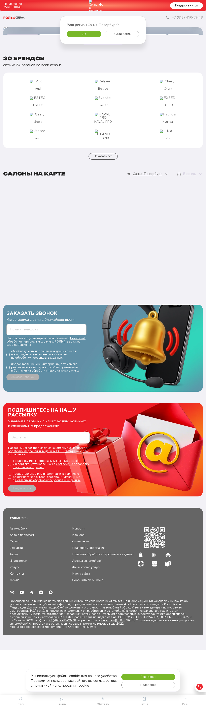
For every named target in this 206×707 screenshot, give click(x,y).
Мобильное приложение (27, 627)
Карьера (78, 535)
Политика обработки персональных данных (103, 554)
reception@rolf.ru (113, 620)
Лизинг (14, 580)
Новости (78, 528)
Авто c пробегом (22, 535)
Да (84, 34)
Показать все (103, 156)
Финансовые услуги (86, 567)
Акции (14, 554)
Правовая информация (88, 548)
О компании (80, 541)
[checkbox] (46, 354)
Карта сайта (81, 574)
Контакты (17, 574)
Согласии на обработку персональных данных (46, 371)
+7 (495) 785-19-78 (62, 620)
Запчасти (16, 548)
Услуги (14, 567)
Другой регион (121, 34)
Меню (185, 704)
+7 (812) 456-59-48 (187, 17)
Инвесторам (18, 561)
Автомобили (18, 528)
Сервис (15, 541)
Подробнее (148, 685)
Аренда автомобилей (87, 561)
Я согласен (148, 677)
